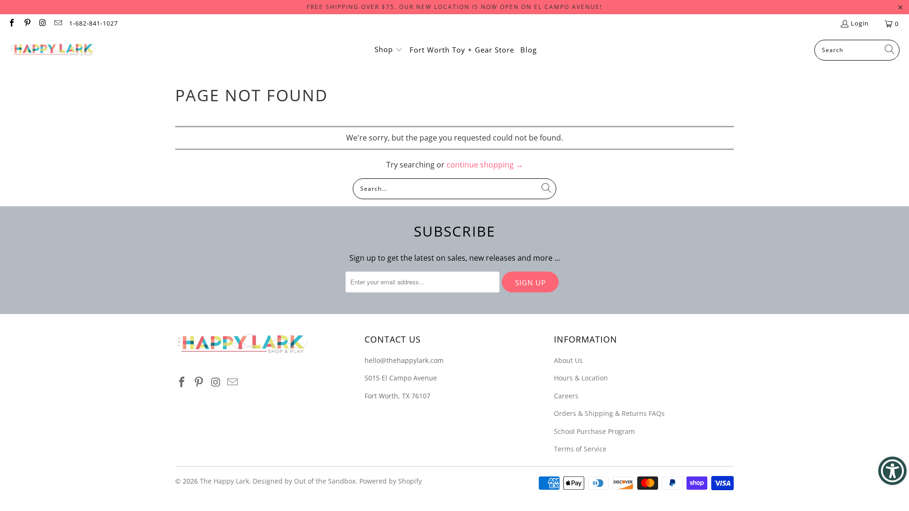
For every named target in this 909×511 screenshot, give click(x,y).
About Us (568, 360)
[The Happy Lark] (53, 50)
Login (860, 23)
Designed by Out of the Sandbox (304, 480)
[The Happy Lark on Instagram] (42, 23)
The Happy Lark (224, 480)
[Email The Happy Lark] (57, 23)
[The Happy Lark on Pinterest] (26, 23)
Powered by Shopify (390, 480)
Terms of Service (580, 448)
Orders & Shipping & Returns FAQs (609, 413)
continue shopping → (484, 164)
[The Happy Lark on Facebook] (11, 23)
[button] (388, 50)
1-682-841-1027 (93, 23)
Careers (566, 395)
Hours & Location (581, 377)
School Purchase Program (594, 431)
